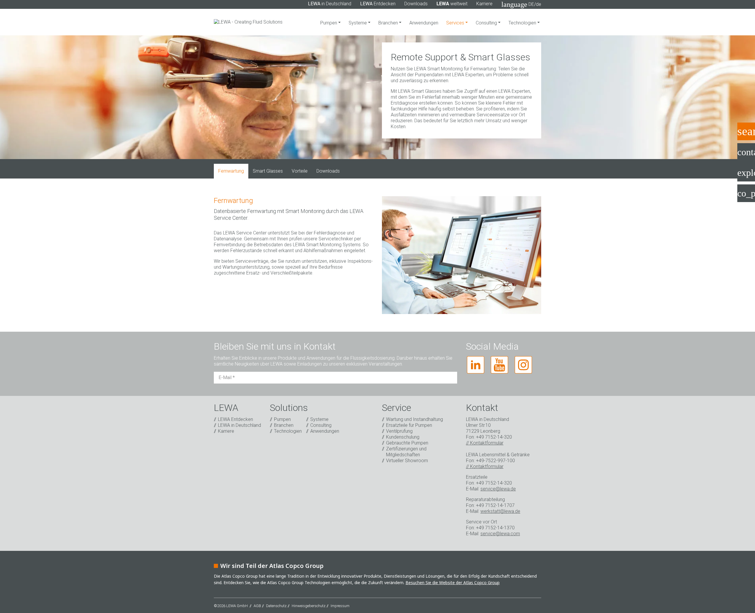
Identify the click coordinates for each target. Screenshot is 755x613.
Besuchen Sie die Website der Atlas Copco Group (453, 582)
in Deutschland (329, 3)
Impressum (340, 606)
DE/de (521, 4)
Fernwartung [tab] (231, 171)
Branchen (388, 23)
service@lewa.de (498, 489)
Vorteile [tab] (300, 171)
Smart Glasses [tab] (268, 171)
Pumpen (329, 23)
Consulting (487, 23)
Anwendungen (423, 23)
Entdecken (377, 3)
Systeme (358, 23)
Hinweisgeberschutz (309, 606)
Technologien (522, 23)
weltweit (451, 3)
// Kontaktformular (484, 443)
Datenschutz (276, 606)
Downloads (416, 3)
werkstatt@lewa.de (500, 511)
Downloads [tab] (328, 171)
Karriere (484, 3)
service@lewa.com (500, 533)
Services (455, 23)
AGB (257, 606)
